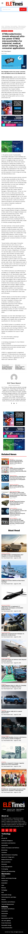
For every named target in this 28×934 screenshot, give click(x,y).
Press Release (10, 31)
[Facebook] (11, 403)
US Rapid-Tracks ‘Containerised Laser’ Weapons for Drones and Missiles (12, 555)
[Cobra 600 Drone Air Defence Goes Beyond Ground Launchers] (14, 648)
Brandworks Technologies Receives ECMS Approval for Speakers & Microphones (16, 462)
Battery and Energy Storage (15, 491)
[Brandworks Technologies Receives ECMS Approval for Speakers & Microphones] (5, 461)
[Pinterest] (10, 830)
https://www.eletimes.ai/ (14, 385)
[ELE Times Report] (14, 377)
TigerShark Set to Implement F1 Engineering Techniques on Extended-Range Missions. (12, 608)
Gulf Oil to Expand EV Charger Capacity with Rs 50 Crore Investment (12, 763)
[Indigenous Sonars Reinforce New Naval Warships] (14, 569)
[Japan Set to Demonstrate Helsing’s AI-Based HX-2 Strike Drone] (14, 622)
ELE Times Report (6, 51)
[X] (16, 403)
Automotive (3, 684)
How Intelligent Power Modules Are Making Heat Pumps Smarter (7, 368)
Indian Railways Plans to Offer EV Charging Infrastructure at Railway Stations (13, 686)
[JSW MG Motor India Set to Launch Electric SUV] (14, 700)
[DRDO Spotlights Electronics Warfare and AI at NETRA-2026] (5, 486)
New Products (12, 500)
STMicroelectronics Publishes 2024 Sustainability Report (20, 368)
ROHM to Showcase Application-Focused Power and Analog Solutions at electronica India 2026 (18, 470)
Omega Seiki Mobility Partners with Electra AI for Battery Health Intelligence (13, 738)
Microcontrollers (14, 26)
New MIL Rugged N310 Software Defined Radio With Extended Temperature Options (17, 503)
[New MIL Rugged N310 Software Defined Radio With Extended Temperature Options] (5, 503)
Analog (11, 467)
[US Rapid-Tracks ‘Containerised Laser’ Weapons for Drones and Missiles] (14, 543)
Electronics (12, 459)
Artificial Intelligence (13, 475)
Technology (7, 26)
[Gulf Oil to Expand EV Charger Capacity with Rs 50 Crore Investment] (14, 752)
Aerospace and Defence (14, 484)
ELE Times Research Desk (7, 557)
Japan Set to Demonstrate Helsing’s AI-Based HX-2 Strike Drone (12, 634)
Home (2, 26)
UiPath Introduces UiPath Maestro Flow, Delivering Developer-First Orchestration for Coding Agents (18, 478)
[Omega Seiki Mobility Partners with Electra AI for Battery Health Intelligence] (14, 726)
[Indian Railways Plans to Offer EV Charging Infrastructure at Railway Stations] (14, 674)
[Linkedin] (14, 403)
